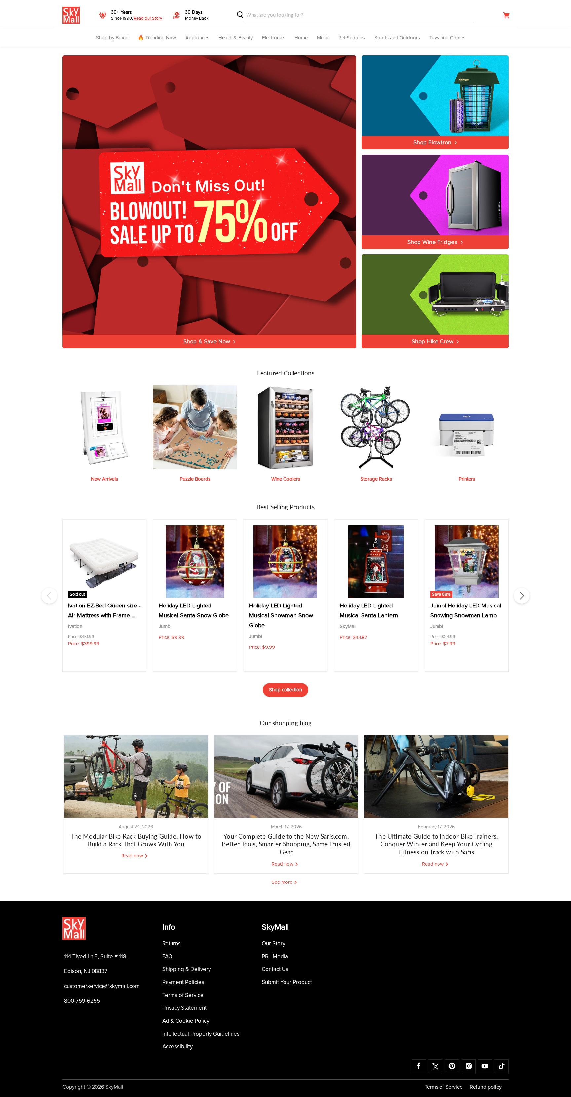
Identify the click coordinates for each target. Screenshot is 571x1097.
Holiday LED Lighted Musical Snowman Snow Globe (281, 616)
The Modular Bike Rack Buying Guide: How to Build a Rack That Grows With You (135, 840)
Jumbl (165, 626)
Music (323, 37)
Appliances (197, 37)
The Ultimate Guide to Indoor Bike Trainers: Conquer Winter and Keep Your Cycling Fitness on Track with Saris (436, 844)
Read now (132, 855)
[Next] (522, 596)
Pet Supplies (351, 37)
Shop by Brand (112, 37)
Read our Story (148, 18)
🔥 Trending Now (157, 37)
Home (301, 37)
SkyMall (348, 626)
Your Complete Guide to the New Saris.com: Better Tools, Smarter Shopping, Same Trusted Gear (286, 844)
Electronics (273, 37)
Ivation (75, 626)
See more (283, 882)
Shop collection (285, 689)
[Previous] (49, 596)
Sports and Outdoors (397, 37)
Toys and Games (447, 37)
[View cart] (506, 15)
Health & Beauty (235, 37)
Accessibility (177, 1047)
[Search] (240, 14)
